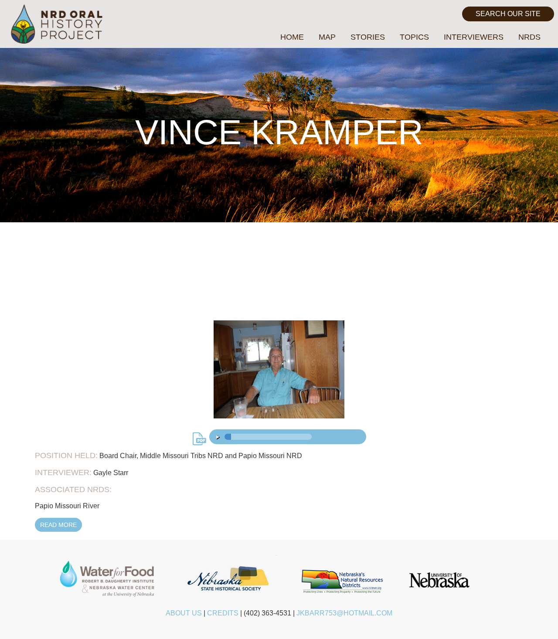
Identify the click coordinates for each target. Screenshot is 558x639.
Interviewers (474, 37)
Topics (414, 37)
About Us (184, 613)
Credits (222, 613)
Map (327, 37)
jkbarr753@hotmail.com (344, 613)
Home (292, 37)
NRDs (529, 37)
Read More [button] (58, 524)
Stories (367, 37)
